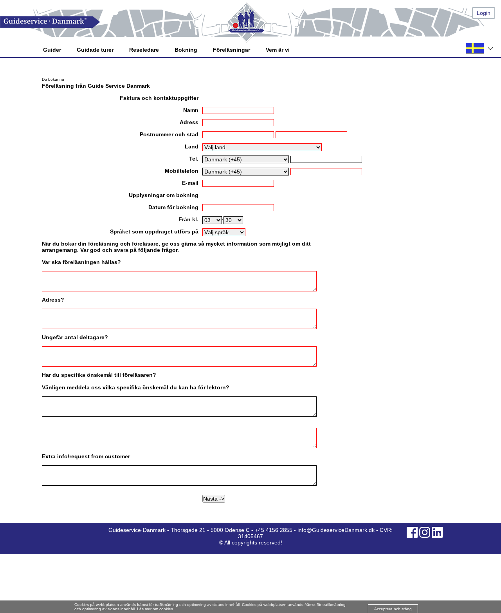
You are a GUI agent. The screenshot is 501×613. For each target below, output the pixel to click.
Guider (52, 50)
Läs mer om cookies (155, 609)
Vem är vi (278, 50)
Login (483, 13)
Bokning (186, 50)
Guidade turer (95, 50)
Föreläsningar (231, 50)
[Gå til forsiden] (250, 22)
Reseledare (144, 50)
